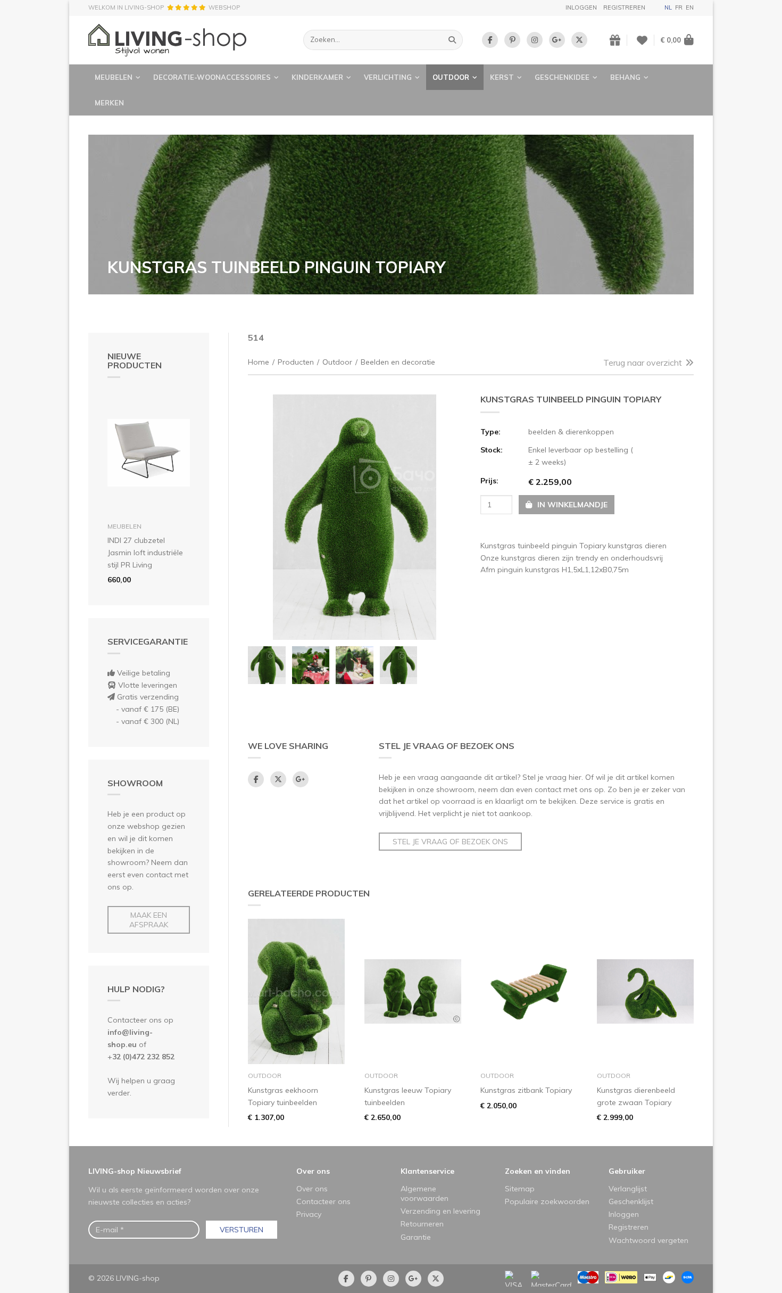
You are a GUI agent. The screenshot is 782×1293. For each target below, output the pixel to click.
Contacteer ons (323, 1201)
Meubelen (113, 77)
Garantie (416, 1237)
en (690, 7)
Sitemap (520, 1188)
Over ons (313, 1171)
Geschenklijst (631, 1201)
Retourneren (422, 1224)
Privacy (308, 1214)
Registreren (624, 7)
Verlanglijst (628, 1188)
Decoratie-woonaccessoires (212, 77)
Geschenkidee (562, 77)
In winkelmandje (571, 504)
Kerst (502, 77)
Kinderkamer (317, 77)
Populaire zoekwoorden (547, 1201)
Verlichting (388, 77)
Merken (109, 102)
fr (679, 7)
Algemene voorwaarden (424, 1193)
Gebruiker (627, 1171)
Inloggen (581, 7)
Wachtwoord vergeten (648, 1240)
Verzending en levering (440, 1211)
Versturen (241, 1229)
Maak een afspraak (148, 919)
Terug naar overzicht (642, 362)
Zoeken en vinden (537, 1171)
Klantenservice (427, 1171)
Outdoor (450, 77)
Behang (625, 77)
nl (668, 7)
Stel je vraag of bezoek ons (450, 841)
